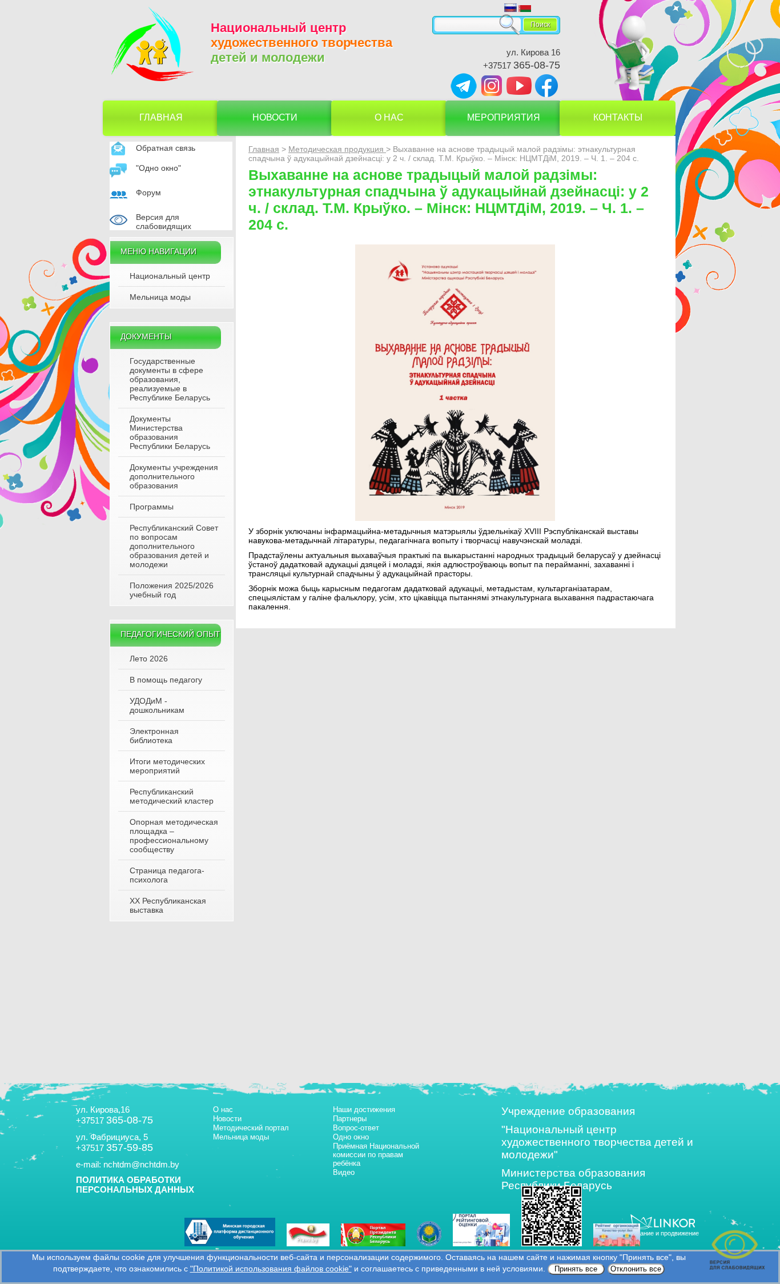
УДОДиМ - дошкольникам (157, 705)
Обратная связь (165, 148)
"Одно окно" (158, 167)
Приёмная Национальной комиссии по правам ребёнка (376, 1154)
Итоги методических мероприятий (167, 766)
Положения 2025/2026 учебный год (172, 590)
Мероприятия (503, 117)
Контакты (617, 117)
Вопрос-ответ (356, 1128)
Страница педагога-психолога (167, 875)
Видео (344, 1172)
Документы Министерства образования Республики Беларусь (170, 432)
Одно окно (351, 1137)
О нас (389, 117)
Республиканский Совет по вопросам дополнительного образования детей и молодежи (174, 546)
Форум (148, 192)
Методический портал (251, 1128)
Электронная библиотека (154, 736)
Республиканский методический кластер (172, 796)
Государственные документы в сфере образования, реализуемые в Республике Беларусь (170, 379)
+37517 (521, 65)
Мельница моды (160, 297)
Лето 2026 (149, 658)
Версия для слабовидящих (163, 221)
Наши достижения (364, 1109)
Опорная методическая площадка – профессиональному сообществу (174, 835)
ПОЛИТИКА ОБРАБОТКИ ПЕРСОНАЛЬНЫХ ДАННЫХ (135, 1184)
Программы (152, 506)
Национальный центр (170, 275)
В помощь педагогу (166, 679)
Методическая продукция (337, 149)
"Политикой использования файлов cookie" (271, 1268)
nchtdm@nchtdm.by (141, 1164)
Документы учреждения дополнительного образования (174, 476)
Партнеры (350, 1118)
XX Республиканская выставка (168, 905)
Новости (274, 117)
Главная (161, 117)
